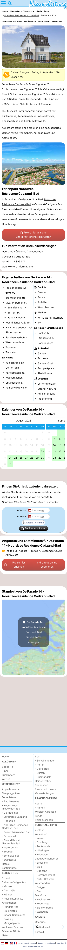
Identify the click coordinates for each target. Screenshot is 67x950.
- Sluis (38, 866)
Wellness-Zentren (12, 927)
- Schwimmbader (45, 760)
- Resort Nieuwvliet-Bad (16, 832)
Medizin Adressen (45, 811)
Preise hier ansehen (33, 234)
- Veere (39, 838)
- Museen (7, 886)
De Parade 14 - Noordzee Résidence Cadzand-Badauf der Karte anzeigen (33, 632)
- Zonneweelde (11, 855)
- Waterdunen (10, 847)
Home (5, 756)
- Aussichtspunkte (12, 898)
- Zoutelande (42, 846)
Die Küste (40, 895)
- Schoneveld (9, 836)
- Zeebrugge (42, 903)
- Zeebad (7, 851)
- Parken (40, 807)
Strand (6, 878)
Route (38, 803)
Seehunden (41, 785)
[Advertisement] (33, 475)
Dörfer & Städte (11, 931)
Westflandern (43, 883)
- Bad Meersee (10, 801)
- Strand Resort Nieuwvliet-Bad (11, 842)
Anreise (22, 510)
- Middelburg (42, 854)
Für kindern (8, 775)
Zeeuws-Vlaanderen (47, 858)
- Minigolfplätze (11, 923)
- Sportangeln (43, 776)
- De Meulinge (10, 812)
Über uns (40, 922)
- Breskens (41, 862)
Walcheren (41, 834)
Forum (38, 815)
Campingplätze (11, 793)
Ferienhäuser (9, 797)
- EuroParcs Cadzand (14, 816)
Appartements (10, 789)
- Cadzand (41, 870)
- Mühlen (7, 894)
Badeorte (7, 766)
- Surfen (40, 772)
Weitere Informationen (21, 266)
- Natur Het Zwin (44, 879)
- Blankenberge (44, 907)
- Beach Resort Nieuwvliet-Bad (11, 807)
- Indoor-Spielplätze (13, 915)
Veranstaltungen (44, 793)
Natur (5, 935)
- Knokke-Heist (44, 899)
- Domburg (41, 842)
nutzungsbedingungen (27, 943)
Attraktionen (9, 902)
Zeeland (39, 830)
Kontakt (39, 931)
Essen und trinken (45, 789)
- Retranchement (45, 874)
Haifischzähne (43, 781)
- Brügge (40, 887)
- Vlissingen (42, 850)
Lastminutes (9, 867)
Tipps (5, 770)
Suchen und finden (35, 528)
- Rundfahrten (10, 906)
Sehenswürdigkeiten (14, 882)
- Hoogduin (8, 820)
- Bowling (7, 919)
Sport (38, 756)
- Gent (38, 891)
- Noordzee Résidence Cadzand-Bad (15, 826)
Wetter (6, 779)
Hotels (6, 863)
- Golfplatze (42, 768)
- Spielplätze (9, 910)
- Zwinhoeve (9, 859)
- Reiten (39, 764)
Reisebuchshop (44, 819)
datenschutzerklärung (46, 943)
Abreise (22, 516)
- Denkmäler (9, 890)
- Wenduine (41, 911)
